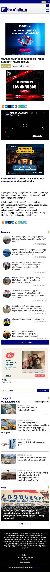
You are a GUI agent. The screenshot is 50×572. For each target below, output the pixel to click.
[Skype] (22, 106)
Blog (3, 487)
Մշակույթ (6, 66)
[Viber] (16, 106)
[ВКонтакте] (6, 106)
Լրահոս (5, 232)
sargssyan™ (38, 567)
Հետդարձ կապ (25, 562)
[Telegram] (25, 106)
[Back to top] (46, 568)
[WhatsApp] (19, 106)
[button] (19, 524)
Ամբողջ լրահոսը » (25, 342)
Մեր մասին (25, 559)
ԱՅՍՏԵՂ (13, 178)
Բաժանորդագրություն (25, 557)
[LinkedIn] (12, 106)
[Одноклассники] (3, 106)
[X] (9, 106)
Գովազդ (25, 555)
